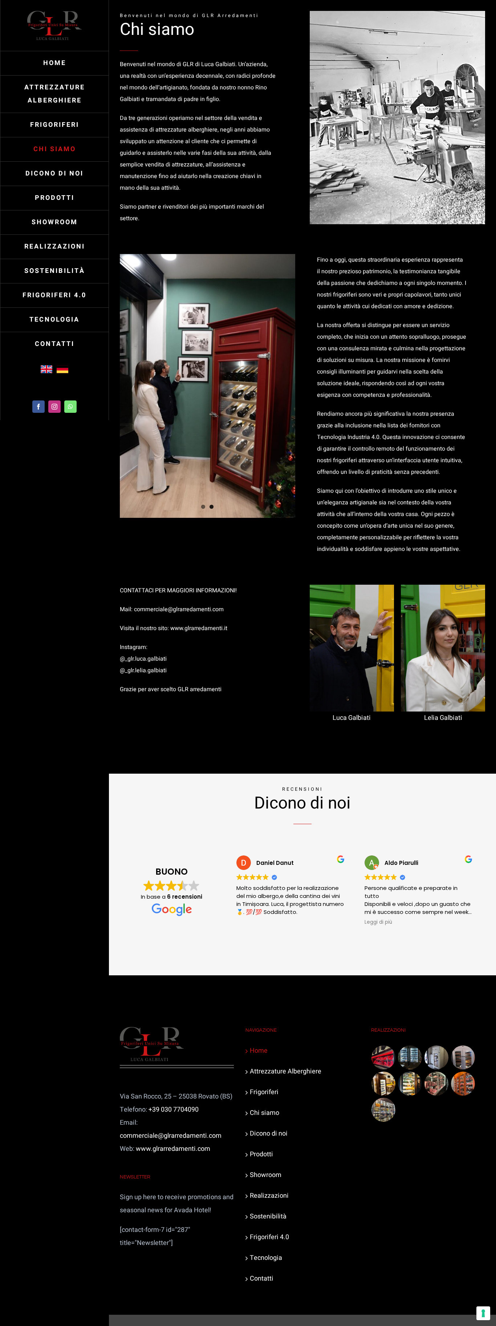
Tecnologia (266, 1258)
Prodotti (261, 1154)
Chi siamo (264, 1113)
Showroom (265, 1175)
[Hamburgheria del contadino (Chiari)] (383, 1084)
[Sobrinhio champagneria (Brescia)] (410, 1084)
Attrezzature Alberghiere (285, 1071)
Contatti (261, 1278)
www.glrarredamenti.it (198, 628)
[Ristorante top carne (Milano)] (383, 1057)
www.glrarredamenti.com (173, 1149)
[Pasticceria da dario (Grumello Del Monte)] (410, 1057)
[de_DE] (62, 366)
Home (259, 1051)
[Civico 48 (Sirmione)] (436, 1084)
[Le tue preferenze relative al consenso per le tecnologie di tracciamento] (483, 1313)
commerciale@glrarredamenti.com (179, 609)
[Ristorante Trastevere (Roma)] (463, 1084)
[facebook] (38, 406)
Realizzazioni (269, 1196)
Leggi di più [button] (378, 922)
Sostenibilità (268, 1216)
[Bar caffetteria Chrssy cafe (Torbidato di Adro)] (436, 1057)
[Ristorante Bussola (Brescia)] (383, 1110)
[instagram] (54, 406)
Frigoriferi (264, 1092)
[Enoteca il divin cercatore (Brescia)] (463, 1057)
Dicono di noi (269, 1133)
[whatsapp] (70, 406)
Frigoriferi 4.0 (269, 1237)
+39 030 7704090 (174, 1110)
